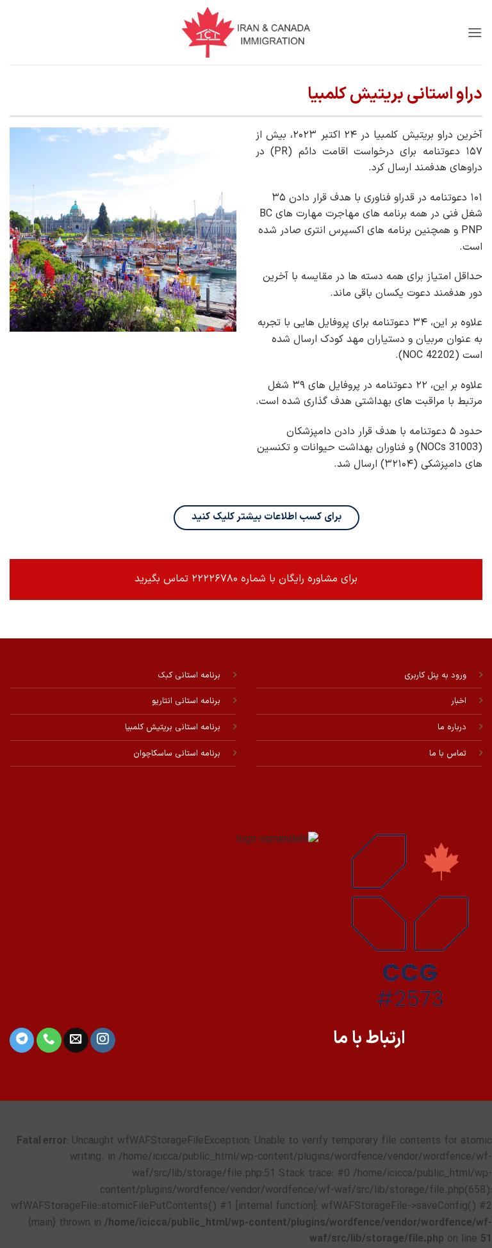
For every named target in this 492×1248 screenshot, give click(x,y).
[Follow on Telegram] (22, 1040)
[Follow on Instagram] (102, 1040)
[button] (474, 32)
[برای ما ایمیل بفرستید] (75, 1040)
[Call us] (49, 1040)
